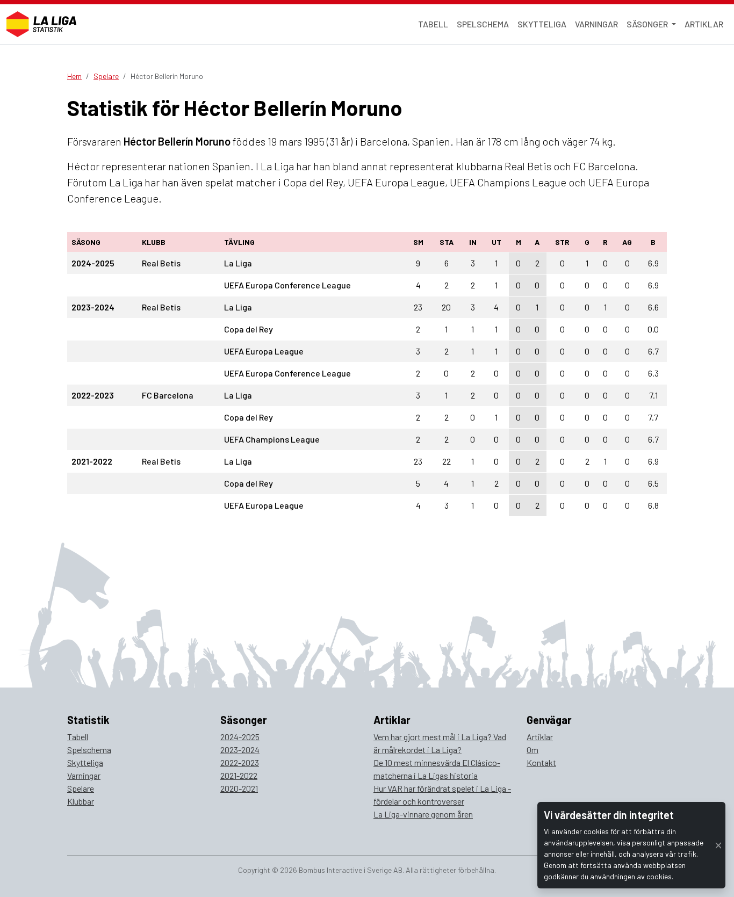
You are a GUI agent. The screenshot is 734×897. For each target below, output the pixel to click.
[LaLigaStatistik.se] (41, 24)
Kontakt (541, 762)
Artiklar (704, 24)
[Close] (718, 845)
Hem (74, 76)
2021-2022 (238, 775)
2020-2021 (239, 788)
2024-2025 (240, 737)
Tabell (433, 24)
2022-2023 (239, 762)
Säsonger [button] (648, 24)
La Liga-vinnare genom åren (423, 814)
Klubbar (80, 801)
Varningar (596, 24)
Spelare (106, 76)
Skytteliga (541, 24)
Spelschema (483, 24)
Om (532, 749)
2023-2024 (240, 749)
